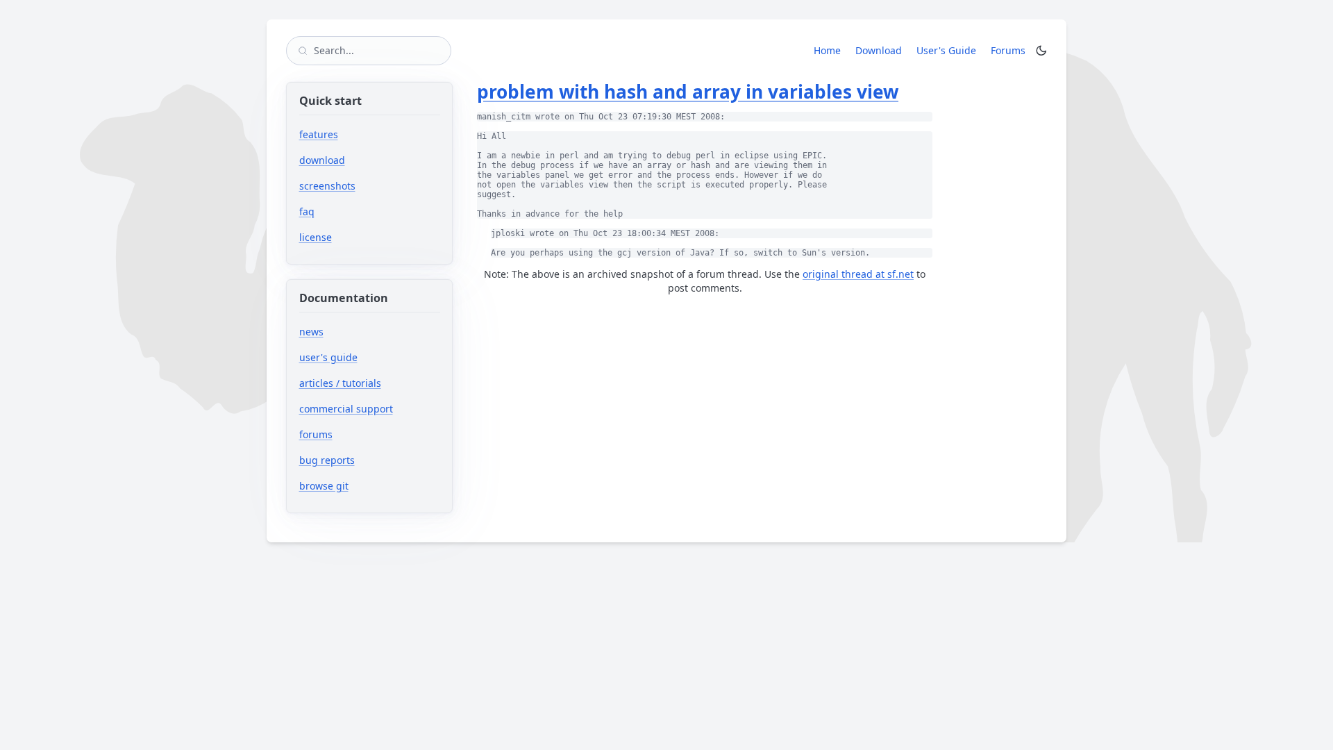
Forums (1010, 50)
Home (827, 50)
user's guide (328, 357)
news (311, 331)
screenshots (327, 185)
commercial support (346, 408)
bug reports (369, 460)
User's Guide (946, 50)
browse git (366, 485)
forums (358, 434)
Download (878, 50)
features (318, 134)
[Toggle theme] (1041, 50)
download (322, 160)
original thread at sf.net (858, 274)
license (315, 237)
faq (307, 211)
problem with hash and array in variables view (687, 91)
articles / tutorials (340, 383)
